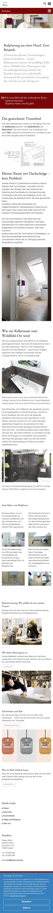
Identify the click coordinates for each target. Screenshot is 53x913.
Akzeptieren (26, 902)
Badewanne (10, 127)
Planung (8, 667)
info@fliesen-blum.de (14, 860)
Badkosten (9, 784)
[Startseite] (5, 4)
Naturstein (7, 812)
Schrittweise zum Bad (12, 711)
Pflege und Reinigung (11, 820)
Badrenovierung (11, 725)
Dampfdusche (33, 127)
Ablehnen (26, 908)
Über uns (7, 824)
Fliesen (6, 808)
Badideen (6, 11)
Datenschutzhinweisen (18, 896)
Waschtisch (7, 130)
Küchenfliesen (9, 816)
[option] (26, 21)
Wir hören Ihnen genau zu (14, 652)
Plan (9, 133)
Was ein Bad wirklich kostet (15, 770)
